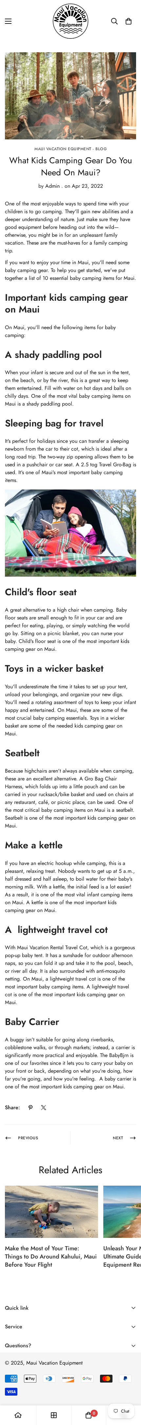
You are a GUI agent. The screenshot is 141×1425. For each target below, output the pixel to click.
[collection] (53, 1415)
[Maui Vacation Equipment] (70, 21)
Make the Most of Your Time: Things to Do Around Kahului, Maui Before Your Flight (51, 1256)
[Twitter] (44, 1107)
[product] (18, 1415)
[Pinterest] (30, 1107)
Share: (12, 1107)
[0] (128, 21)
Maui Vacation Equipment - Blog (70, 149)
